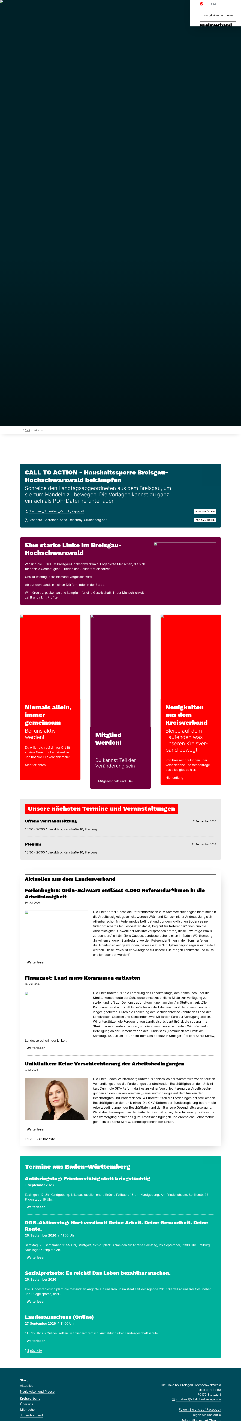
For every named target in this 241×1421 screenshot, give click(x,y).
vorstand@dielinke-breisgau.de (198, 1399)
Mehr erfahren (35, 765)
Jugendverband (31, 1415)
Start (27, 430)
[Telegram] (56, 7)
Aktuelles (26, 1386)
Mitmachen (28, 1409)
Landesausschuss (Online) (59, 1317)
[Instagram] (45, 7)
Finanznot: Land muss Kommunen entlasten (82, 978)
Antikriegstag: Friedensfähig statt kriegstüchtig (87, 1178)
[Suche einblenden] (223, 7)
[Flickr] (68, 7)
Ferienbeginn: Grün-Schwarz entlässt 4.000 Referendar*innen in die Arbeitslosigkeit (115, 893)
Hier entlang (174, 777)
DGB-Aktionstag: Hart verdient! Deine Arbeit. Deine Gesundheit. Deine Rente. (116, 1225)
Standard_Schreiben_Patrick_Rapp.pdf (56, 511)
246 (39, 1139)
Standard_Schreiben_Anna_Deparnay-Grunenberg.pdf (68, 520)
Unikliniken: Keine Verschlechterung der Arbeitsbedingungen (105, 1064)
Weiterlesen (36, 962)
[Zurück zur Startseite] (21, 430)
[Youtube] (62, 7)
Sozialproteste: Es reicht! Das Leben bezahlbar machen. (98, 1273)
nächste (49, 1139)
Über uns (26, 1404)
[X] (27, 7)
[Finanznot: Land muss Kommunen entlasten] (56, 1013)
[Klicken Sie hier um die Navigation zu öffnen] (233, 7)
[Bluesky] (39, 7)
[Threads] (33, 7)
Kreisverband (216, 25)
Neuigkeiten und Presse (218, 15)
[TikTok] (51, 7)
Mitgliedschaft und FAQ (115, 781)
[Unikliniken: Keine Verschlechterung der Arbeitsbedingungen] (56, 1099)
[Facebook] (22, 7)
